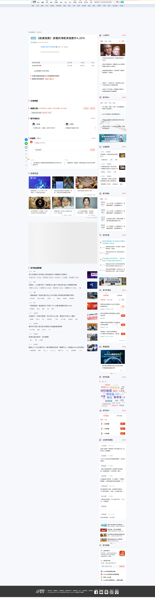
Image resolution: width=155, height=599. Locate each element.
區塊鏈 (84, 6)
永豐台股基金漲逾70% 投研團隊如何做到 (45, 76)
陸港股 (56, 2)
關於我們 (50, 590)
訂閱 (91, 2)
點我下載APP (49, 79)
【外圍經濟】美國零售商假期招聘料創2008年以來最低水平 (47, 164)
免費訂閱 (121, 566)
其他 (107, 327)
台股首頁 (86, 108)
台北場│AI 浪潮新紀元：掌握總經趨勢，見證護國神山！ (115, 212)
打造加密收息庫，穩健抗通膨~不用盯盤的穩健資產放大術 (115, 220)
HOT (108, 203)
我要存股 (92, 108)
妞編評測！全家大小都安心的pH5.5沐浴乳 (63, 212)
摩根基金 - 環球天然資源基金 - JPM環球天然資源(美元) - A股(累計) (109, 333)
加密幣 (75, 2)
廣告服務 (61, 590)
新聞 (42, 2)
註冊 (122, 2)
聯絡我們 (75, 590)
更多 (123, 41)
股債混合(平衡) (110, 309)
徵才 (80, 590)
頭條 (33, 6)
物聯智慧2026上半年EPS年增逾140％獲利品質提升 (39, 191)
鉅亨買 (80, 2)
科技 (47, 6)
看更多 (93, 118)
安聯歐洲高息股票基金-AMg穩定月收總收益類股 (110, 323)
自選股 (121, 6)
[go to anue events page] (114, 2)
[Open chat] (26, 165)
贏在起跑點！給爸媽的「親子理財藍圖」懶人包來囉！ (53, 108)
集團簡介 (56, 590)
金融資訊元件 (68, 590)
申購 (123, 316)
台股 (47, 2)
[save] (26, 161)
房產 (89, 6)
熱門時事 (58, 6)
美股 (51, 2)
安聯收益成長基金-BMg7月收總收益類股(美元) (110, 305)
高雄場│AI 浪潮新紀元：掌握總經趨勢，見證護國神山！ (115, 227)
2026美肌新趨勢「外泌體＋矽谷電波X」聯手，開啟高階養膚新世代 (86, 212)
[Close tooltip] (39, 165)
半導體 (107, 433)
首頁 (38, 2)
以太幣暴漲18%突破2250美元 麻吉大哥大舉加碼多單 (39, 212)
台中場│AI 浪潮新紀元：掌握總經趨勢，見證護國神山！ (115, 204)
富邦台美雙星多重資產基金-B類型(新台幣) (110, 314)
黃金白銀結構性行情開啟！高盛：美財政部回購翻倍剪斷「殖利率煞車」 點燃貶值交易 (63, 191)
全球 (70, 2)
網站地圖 (85, 590)
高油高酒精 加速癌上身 (85, 191)
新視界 (99, 6)
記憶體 (107, 424)
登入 (119, 2)
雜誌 (109, 6)
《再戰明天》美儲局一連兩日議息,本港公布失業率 (80, 163)
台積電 (107, 429)
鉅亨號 (86, 2)
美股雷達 (108, 151)
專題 (104, 6)
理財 (94, 6)
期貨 (78, 6)
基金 (61, 2)
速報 (64, 6)
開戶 (123, 306)
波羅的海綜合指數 (47, 47)
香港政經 (39, 32)
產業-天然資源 (109, 336)
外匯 (65, 2)
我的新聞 (115, 6)
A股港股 (33, 32)
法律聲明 (90, 590)
